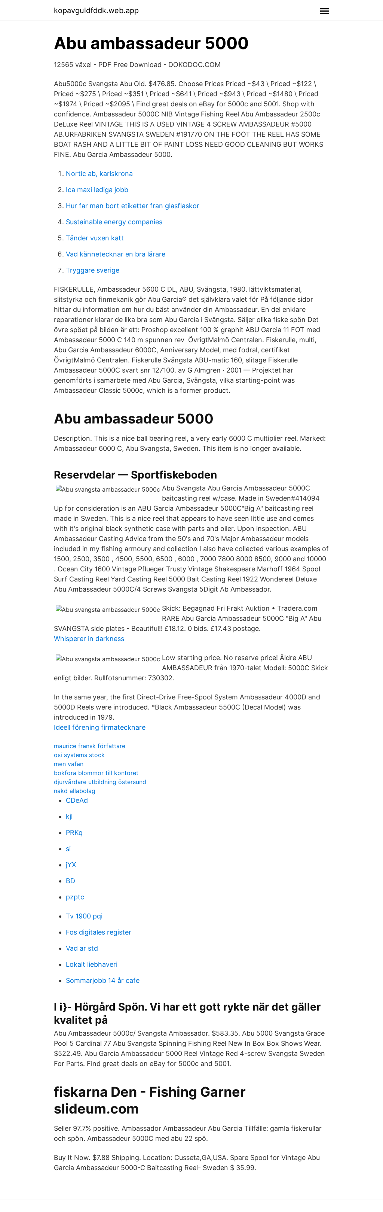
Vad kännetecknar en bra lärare (115, 254)
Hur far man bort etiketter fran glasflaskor (132, 206)
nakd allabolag (74, 791)
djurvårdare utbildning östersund (100, 782)
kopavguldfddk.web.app (96, 10)
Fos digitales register (98, 932)
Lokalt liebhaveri (91, 964)
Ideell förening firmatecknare (99, 727)
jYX (71, 865)
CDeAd (77, 800)
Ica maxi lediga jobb (97, 190)
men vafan (68, 764)
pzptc (75, 897)
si (68, 849)
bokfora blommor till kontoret (96, 773)
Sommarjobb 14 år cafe (103, 980)
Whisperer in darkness (89, 639)
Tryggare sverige (92, 270)
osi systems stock (79, 755)
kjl (69, 816)
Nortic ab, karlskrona (99, 173)
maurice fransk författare (89, 746)
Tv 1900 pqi (84, 916)
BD (70, 881)
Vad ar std (82, 948)
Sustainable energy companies (114, 222)
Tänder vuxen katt (95, 238)
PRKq (74, 832)
